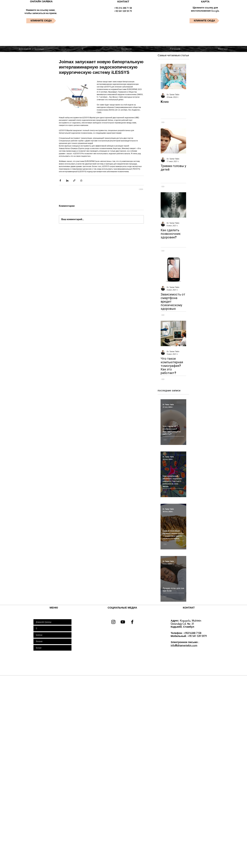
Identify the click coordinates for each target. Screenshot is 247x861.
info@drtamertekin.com (184, 645)
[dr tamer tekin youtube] (123, 622)
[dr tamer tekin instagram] (113, 622)
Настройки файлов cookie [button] (189, 854)
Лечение (39, 641)
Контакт (38, 647)
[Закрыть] (243, 855)
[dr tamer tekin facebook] (132, 622)
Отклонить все (213, 854)
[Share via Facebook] (60, 180)
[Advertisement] (86, 696)
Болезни (39, 634)
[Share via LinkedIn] (67, 180)
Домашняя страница (43, 621)
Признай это (232, 854)
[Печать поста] (81, 180)
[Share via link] (74, 180)
